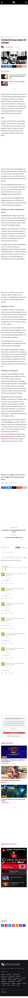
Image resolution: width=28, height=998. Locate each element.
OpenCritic (4, 979)
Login (25, 547)
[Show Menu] (2, 2)
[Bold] (2, 557)
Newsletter (3, 977)
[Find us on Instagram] (13, 925)
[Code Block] (15, 557)
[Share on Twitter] (14, 66)
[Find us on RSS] (16, 925)
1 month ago (12, 782)
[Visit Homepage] (14, 2)
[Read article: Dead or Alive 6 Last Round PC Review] (14, 772)
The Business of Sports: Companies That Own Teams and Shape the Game (17, 76)
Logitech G (20, 979)
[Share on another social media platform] (24, 66)
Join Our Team (4, 976)
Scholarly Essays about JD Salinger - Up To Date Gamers (15, 634)
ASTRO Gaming (11, 981)
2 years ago (12, 79)
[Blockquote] (13, 557)
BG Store (24, 977)
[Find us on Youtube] (6, 925)
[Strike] (8, 557)
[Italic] (4, 557)
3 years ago (12, 83)
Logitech (18, 981)
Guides (18, 985)
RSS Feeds (10, 977)
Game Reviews (5, 777)
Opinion (4, 757)
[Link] (17, 557)
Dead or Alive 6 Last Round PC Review (10, 780)
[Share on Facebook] (3, 66)
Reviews (4, 985)
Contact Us (9, 974)
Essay (12, 483)
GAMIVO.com (3, 981)
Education (7, 483)
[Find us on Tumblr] (24, 925)
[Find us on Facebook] (2, 925)
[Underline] (6, 557)
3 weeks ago (13, 763)
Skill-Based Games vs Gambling (16, 81)
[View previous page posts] (13, 89)
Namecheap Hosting (5, 983)
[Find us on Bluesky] (9, 925)
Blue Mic (24, 983)
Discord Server (17, 977)
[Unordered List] (11, 557)
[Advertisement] (14, 20)
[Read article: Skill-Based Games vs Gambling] (4, 83)
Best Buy (19, 983)
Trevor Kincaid (9, 47)
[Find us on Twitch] (20, 925)
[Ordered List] (10, 557)
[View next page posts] (15, 89)
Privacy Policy (12, 976)
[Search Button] (26, 2)
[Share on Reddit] (19, 66)
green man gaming (12, 979)
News (8, 985)
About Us (3, 974)
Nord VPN (13, 983)
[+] (20, 557)
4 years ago (17, 47)
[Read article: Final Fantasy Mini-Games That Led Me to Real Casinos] (14, 791)
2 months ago (14, 802)
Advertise (18, 976)
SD (15, 483)
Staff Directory (16, 974)
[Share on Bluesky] (8, 66)
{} (18, 557)
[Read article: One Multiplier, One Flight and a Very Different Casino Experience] (14, 752)
